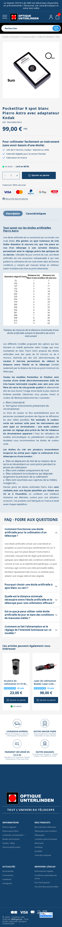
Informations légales (44, 871)
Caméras (39, 847)
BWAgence (17, 919)
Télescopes (39, 835)
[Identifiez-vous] (51, 17)
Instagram (7, 883)
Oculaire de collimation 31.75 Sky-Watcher (16, 682)
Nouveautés (8, 871)
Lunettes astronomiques (46, 839)
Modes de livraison (11, 839)
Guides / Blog (8, 843)
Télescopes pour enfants (46, 831)
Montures (39, 843)
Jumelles (38, 851)
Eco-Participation (42, 882)
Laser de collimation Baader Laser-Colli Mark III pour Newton (46, 682)
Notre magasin (9, 827)
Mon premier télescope (45, 827)
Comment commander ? (13, 835)
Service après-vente (11, 847)
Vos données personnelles (47, 886)
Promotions (7, 875)
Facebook (6, 879)
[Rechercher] (56, 28)
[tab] (13, 213)
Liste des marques (43, 855)
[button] (5, 175)
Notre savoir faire (10, 831)
